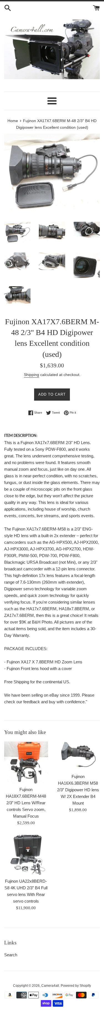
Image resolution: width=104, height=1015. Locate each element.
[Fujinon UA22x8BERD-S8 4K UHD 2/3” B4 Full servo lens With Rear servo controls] (26, 854)
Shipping (31, 374)
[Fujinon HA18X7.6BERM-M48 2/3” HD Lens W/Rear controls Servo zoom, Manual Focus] (26, 762)
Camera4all (50, 986)
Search (10, 954)
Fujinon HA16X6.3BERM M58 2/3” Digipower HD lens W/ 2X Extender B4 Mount (78, 789)
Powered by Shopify (76, 986)
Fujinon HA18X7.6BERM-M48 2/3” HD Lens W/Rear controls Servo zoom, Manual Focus (26, 802)
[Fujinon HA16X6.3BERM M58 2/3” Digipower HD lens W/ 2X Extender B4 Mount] (78, 756)
